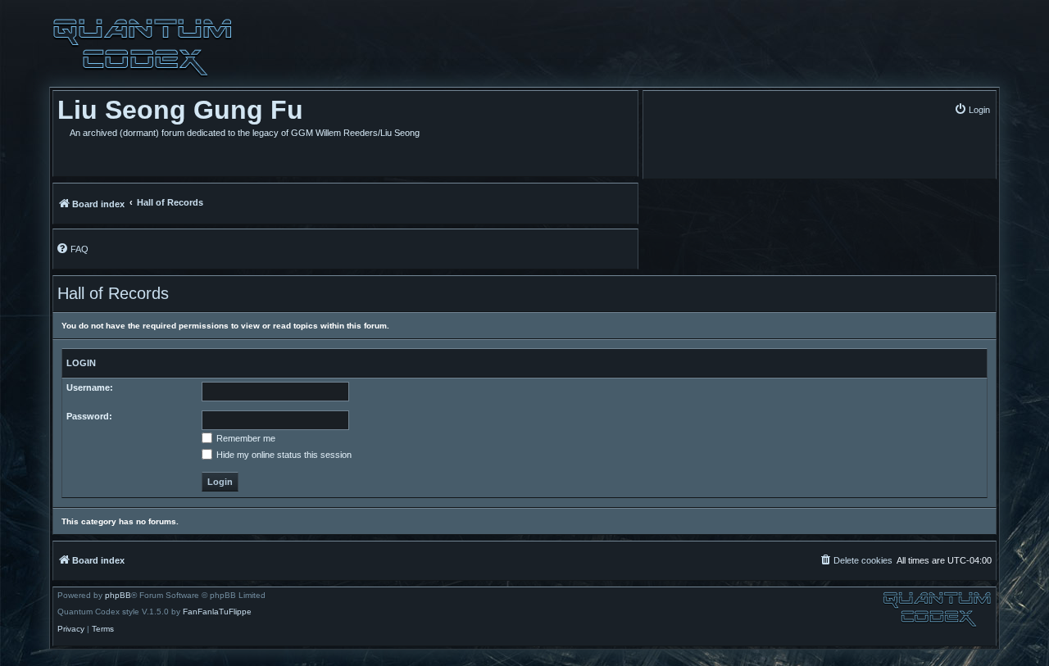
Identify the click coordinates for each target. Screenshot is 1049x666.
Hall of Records (113, 293)
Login (81, 363)
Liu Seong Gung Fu (180, 110)
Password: (89, 416)
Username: (89, 387)
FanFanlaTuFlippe (217, 612)
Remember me (244, 438)
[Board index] (142, 47)
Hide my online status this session (283, 455)
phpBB (118, 595)
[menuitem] (972, 109)
